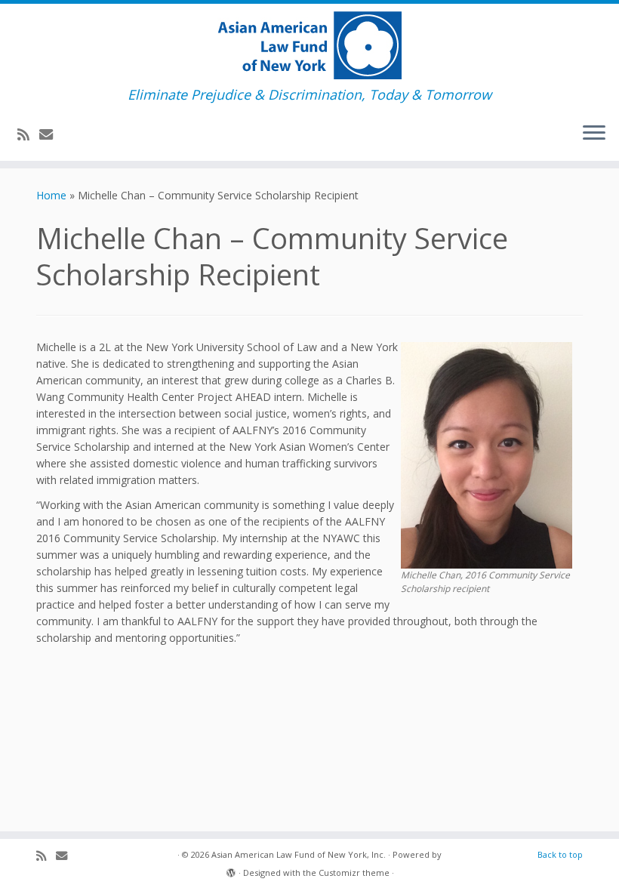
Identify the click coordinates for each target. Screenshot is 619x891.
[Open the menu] (594, 133)
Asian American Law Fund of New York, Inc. (298, 854)
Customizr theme (354, 872)
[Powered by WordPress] (231, 870)
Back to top (560, 854)
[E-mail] (51, 134)
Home (51, 195)
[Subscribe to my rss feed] (28, 134)
